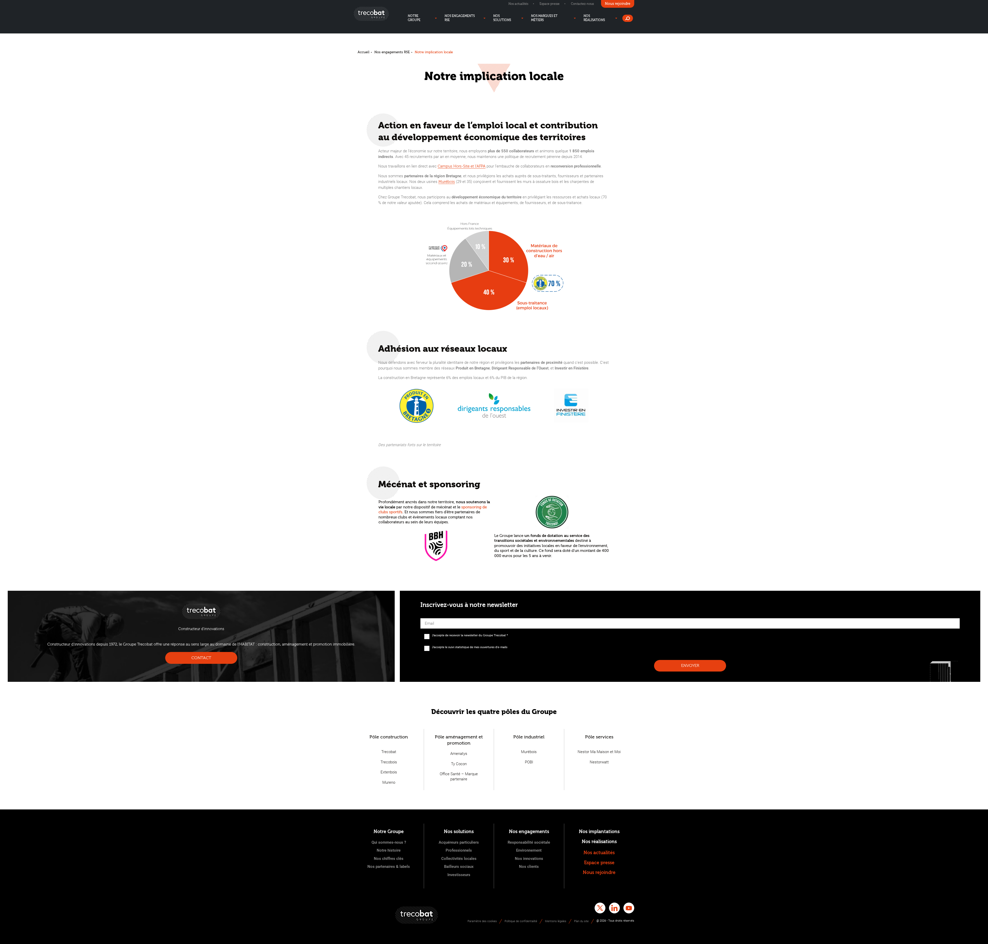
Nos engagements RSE (392, 52)
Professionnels (459, 850)
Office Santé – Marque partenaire (459, 776)
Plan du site (581, 921)
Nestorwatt (599, 762)
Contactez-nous (582, 4)
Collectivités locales (459, 858)
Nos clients (529, 866)
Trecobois (389, 762)
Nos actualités (518, 4)
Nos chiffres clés (388, 858)
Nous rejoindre (599, 872)
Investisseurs (458, 874)
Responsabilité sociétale (529, 842)
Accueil (363, 52)
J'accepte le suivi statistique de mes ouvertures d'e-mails (469, 647)
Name (425, 616)
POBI (529, 762)
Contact (201, 658)
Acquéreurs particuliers (459, 842)
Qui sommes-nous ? (389, 842)
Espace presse (550, 4)
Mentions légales (555, 921)
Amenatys (458, 753)
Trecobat (388, 751)
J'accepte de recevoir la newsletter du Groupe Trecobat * (470, 635)
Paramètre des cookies (482, 921)
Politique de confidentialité (521, 921)
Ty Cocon (459, 764)
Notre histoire (389, 850)
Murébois (446, 182)
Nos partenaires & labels (388, 866)
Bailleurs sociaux (459, 866)
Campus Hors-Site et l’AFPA (462, 166)
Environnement (529, 850)
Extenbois (389, 772)
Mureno (388, 782)
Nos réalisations (599, 841)
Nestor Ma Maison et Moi (599, 751)
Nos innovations (529, 858)
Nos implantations (599, 831)
